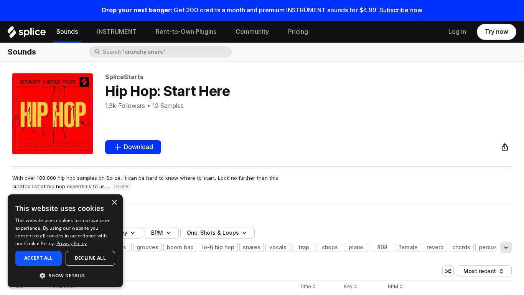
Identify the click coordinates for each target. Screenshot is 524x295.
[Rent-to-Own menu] (222, 32)
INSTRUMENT (117, 31)
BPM (157, 233)
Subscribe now (400, 10)
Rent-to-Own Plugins (186, 31)
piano (356, 247)
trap (303, 247)
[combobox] (166, 52)
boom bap (180, 247)
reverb (435, 247)
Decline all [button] (90, 258)
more (121, 186)
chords (461, 247)
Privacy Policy (71, 243)
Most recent (483, 272)
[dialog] (65, 240)
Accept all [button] (38, 258)
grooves (147, 247)
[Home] (27, 33)
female (408, 247)
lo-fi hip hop (218, 247)
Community (252, 31)
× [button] (114, 203)
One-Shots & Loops (213, 233)
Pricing (298, 31)
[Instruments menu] (142, 32)
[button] (65, 275)
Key (351, 286)
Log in (457, 31)
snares (251, 247)
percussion (493, 247)
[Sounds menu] (83, 32)
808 (382, 247)
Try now (496, 31)
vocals (278, 247)
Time (308, 286)
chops (330, 247)
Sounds (67, 31)
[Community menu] (274, 32)
